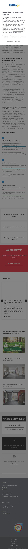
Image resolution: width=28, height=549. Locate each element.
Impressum (17, 41)
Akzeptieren (22, 36)
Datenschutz (10, 41)
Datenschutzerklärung (18, 31)
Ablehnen (6, 36)
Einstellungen (14, 36)
